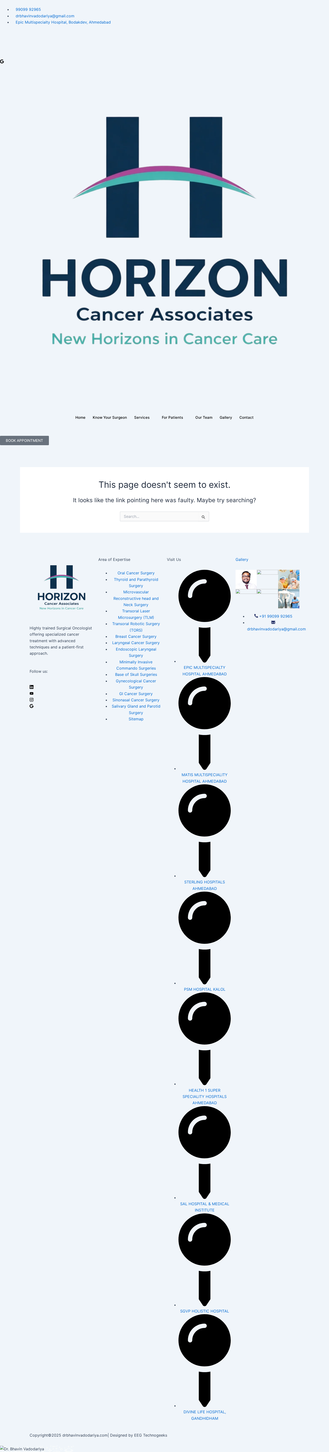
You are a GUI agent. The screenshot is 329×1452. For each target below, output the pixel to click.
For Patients (172, 417)
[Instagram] (164, 54)
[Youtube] (164, 47)
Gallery (226, 417)
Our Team (203, 417)
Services (142, 417)
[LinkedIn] (164, 41)
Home (80, 417)
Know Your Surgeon (110, 417)
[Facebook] (164, 34)
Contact (246, 417)
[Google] (164, 61)
